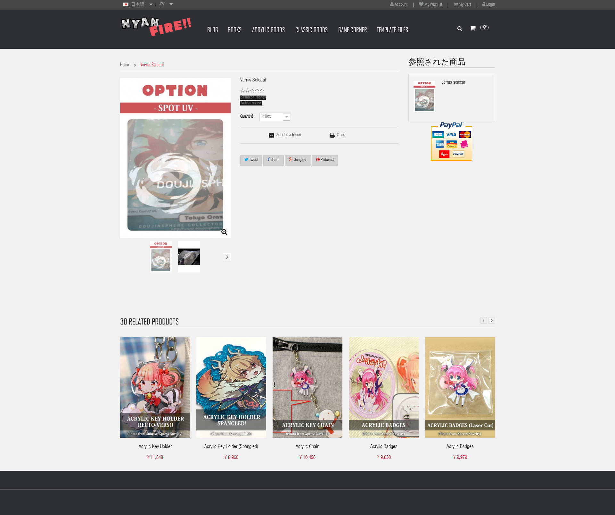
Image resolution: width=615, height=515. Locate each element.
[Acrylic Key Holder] (155, 387)
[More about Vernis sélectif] (424, 96)
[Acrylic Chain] (307, 387)
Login (490, 5)
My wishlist (433, 5)
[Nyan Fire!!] (156, 26)
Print (341, 135)
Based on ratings (253, 98)
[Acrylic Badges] (384, 387)
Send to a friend (288, 135)
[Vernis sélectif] (161, 257)
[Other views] (124, 257)
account (401, 5)
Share (275, 160)
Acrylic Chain (307, 447)
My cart (465, 5)
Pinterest (327, 160)
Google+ (300, 160)
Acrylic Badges (383, 447)
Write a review (251, 103)
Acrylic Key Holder (155, 447)
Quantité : (248, 116)
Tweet (253, 160)
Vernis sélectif (453, 82)
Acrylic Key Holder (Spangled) (231, 447)
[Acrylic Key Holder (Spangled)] (231, 387)
